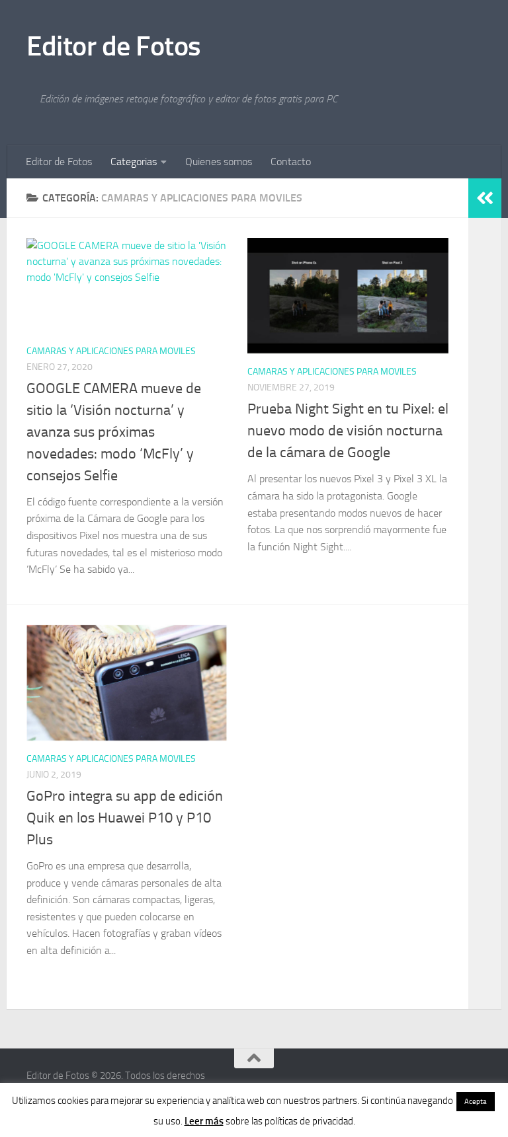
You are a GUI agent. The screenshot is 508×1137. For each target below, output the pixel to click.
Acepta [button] (475, 1101)
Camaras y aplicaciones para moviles (111, 351)
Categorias (133, 161)
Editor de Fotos (113, 46)
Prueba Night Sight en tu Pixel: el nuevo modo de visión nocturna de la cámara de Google (347, 430)
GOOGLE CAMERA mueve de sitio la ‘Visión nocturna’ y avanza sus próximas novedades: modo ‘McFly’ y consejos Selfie (113, 432)
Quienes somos (218, 161)
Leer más (204, 1121)
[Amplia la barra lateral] (484, 198)
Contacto (291, 161)
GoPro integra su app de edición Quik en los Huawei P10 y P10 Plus (124, 818)
